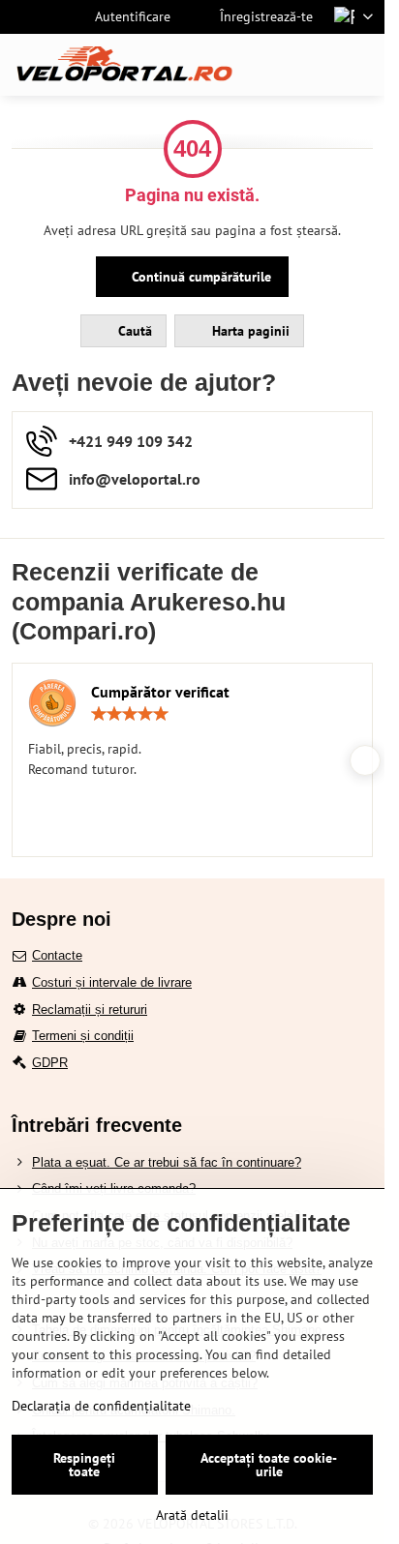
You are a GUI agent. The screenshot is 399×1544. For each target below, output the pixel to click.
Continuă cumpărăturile (199, 276)
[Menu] (361, 64)
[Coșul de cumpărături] (315, 64)
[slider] (130, 714)
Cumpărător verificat (160, 691)
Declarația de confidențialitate (101, 1405)
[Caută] (268, 64)
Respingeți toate (84, 1464)
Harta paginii (249, 331)
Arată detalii (192, 1515)
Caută (133, 331)
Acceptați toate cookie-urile (268, 1464)
